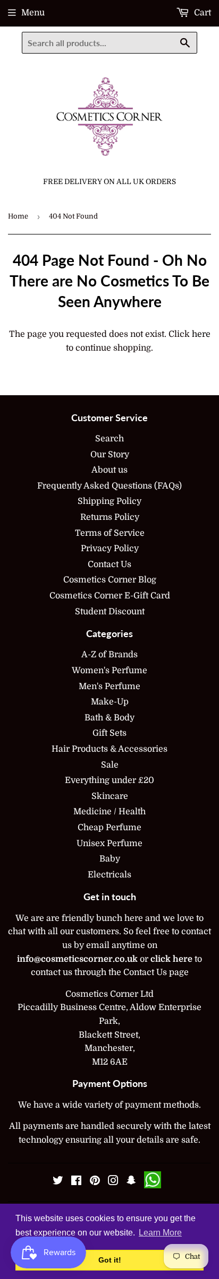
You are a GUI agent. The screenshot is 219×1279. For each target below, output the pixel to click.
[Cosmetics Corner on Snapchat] (131, 1182)
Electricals (109, 875)
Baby (109, 859)
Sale (110, 765)
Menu (33, 13)
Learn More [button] (160, 1232)
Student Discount (110, 611)
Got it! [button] (109, 1260)
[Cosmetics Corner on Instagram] (113, 1182)
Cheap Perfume (109, 827)
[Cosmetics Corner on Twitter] (58, 1182)
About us (109, 470)
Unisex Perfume (109, 843)
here (201, 334)
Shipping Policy (109, 501)
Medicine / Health (109, 811)
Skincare (109, 796)
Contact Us (109, 564)
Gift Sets (109, 733)
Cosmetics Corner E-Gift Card (109, 596)
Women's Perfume (109, 670)
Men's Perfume (109, 686)
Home (18, 216)
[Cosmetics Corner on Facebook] (76, 1182)
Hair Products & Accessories (109, 749)
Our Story (109, 454)
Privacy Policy (110, 548)
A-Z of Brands (109, 654)
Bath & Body (109, 718)
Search (109, 438)
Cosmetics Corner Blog (109, 580)
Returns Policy (109, 517)
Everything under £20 (109, 780)
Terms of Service (110, 533)
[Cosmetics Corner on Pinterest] (94, 1182)
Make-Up (110, 702)
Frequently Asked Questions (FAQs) (109, 486)
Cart (201, 13)
